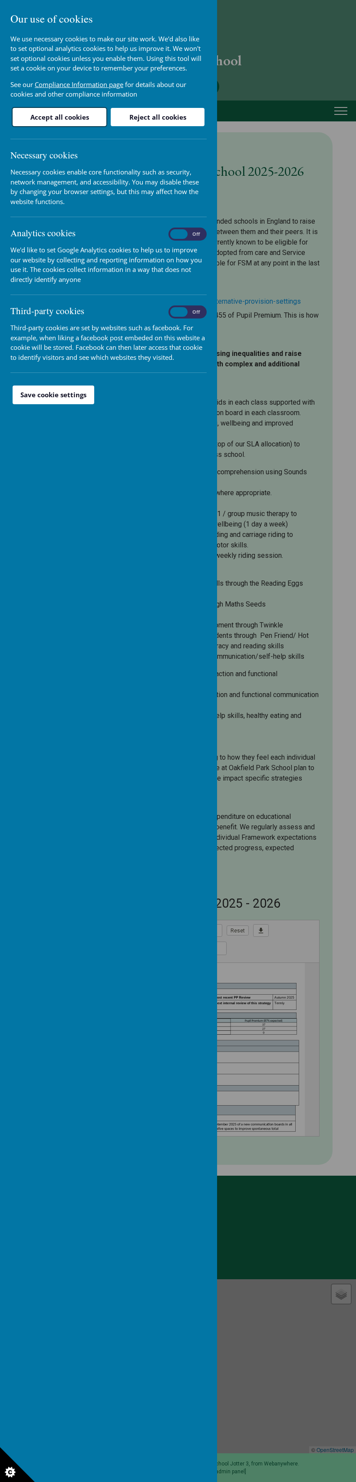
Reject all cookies (157, 117)
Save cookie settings (53, 394)
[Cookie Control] (17, 1464)
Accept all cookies (59, 117)
